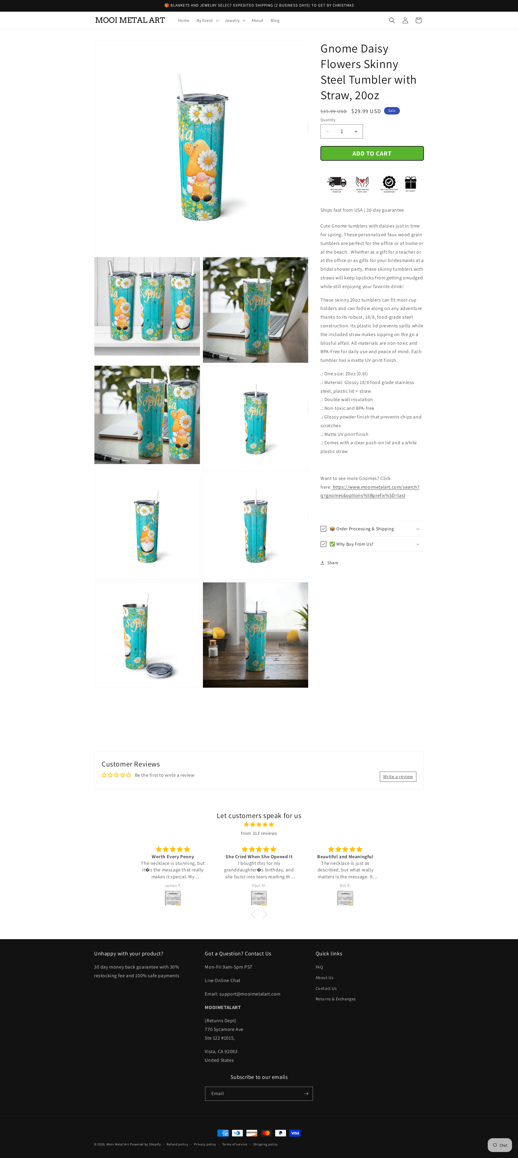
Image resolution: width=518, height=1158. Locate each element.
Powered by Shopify (145, 1144)
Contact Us (326, 988)
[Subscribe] (306, 1094)
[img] (259, 824)
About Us (325, 977)
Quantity (327, 119)
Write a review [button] (398, 776)
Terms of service (234, 1144)
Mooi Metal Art (118, 1144)
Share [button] (332, 563)
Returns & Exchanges (336, 999)
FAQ (319, 967)
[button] (207, 20)
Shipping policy (265, 1144)
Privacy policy (205, 1144)
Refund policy (177, 1144)
